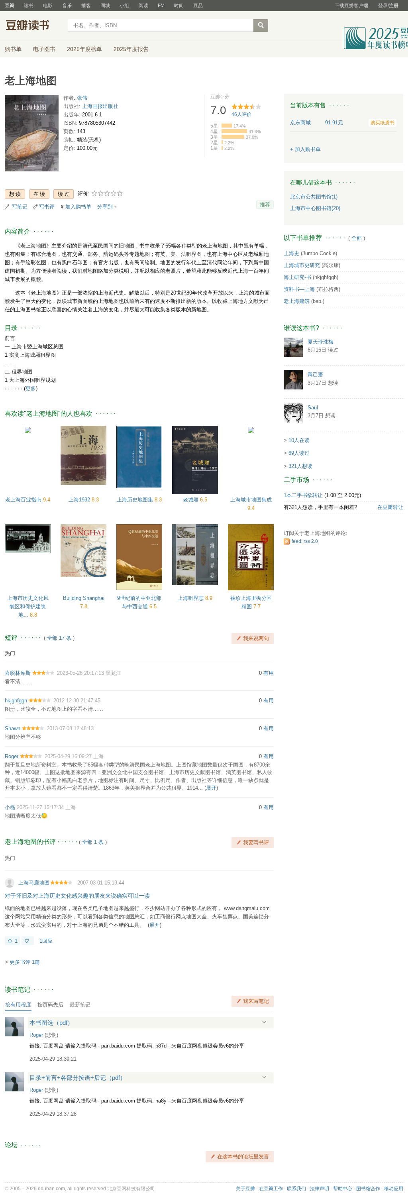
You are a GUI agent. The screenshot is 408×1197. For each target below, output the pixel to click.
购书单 (13, 49)
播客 (86, 5)
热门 (10, 653)
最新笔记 (80, 1005)
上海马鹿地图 (33, 883)
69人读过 (299, 453)
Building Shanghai (83, 598)
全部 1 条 (93, 842)
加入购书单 (78, 207)
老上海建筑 (297, 301)
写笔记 (19, 207)
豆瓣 (9, 5)
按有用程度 (18, 1005)
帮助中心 (342, 1188)
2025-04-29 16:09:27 (68, 756)
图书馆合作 (368, 1188)
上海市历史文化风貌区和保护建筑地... (28, 606)
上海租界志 (191, 598)
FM (161, 5)
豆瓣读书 (34, 26)
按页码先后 (50, 1005)
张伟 (82, 98)
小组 (124, 5)
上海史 (291, 253)
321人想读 (300, 466)
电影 (48, 5)
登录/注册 (388, 5)
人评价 (241, 114)
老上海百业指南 (24, 500)
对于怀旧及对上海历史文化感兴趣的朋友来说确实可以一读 (77, 895)
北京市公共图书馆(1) (313, 197)
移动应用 (393, 1188)
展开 (211, 788)
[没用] (28, 940)
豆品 (198, 5)
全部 (356, 238)
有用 (268, 673)
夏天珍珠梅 (320, 342)
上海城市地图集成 (251, 500)
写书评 (47, 207)
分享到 (105, 207)
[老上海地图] (32, 135)
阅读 (143, 5)
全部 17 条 (59, 638)
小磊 (10, 807)
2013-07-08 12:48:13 (70, 728)
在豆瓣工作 (271, 1188)
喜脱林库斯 (18, 673)
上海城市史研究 (302, 265)
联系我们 (296, 1188)
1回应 (46, 941)
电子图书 (44, 49)
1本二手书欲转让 (303, 495)
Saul (313, 408)
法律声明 (319, 1188)
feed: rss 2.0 (305, 541)
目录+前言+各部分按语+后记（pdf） (77, 1077)
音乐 (67, 5)
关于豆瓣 (245, 1188)
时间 (179, 5)
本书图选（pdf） (51, 1022)
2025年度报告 (131, 49)
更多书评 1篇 (25, 962)
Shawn (12, 728)
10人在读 (299, 440)
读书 (28, 5)
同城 (105, 5)
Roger (11, 756)
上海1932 (80, 500)
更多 (31, 388)
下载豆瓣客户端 (351, 5)
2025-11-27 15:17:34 (40, 807)
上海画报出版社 (100, 106)
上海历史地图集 (136, 500)
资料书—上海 (299, 289)
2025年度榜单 (84, 49)
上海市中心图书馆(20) (315, 208)
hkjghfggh (16, 701)
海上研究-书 (297, 277)
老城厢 (191, 500)
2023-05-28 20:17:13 (80, 673)
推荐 (265, 205)
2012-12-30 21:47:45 (76, 701)
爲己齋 (315, 374)
